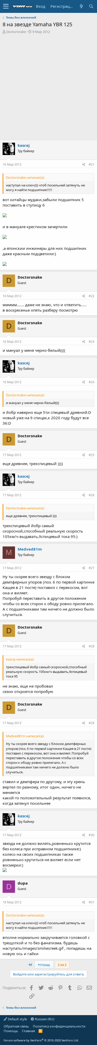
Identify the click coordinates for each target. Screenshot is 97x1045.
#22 (91, 296)
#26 (91, 495)
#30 (91, 835)
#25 (91, 455)
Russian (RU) (44, 1019)
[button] (6, 6)
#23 (91, 341)
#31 (91, 902)
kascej (24, 145)
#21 (91, 164)
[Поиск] (91, 6)
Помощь (11, 1031)
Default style (17, 1019)
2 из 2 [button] (62, 964)
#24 (91, 382)
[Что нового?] (81, 6)
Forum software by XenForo (41, 1040)
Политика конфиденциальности (59, 1026)
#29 (91, 723)
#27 (91, 568)
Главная (28, 1031)
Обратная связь (16, 1026)
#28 (91, 646)
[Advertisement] (48, 85)
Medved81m (30, 549)
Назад (44, 964)
